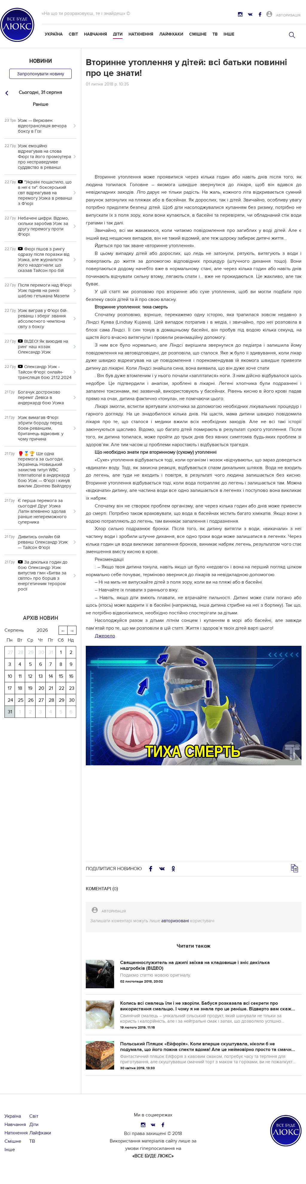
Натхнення (140, 34)
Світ (73, 34)
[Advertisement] (194, 131)
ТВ (215, 34)
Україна (54, 34)
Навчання (95, 34)
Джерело (105, 636)
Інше (229, 34)
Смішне (197, 34)
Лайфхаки (171, 34)
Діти (118, 34)
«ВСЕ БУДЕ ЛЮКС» (153, 1156)
